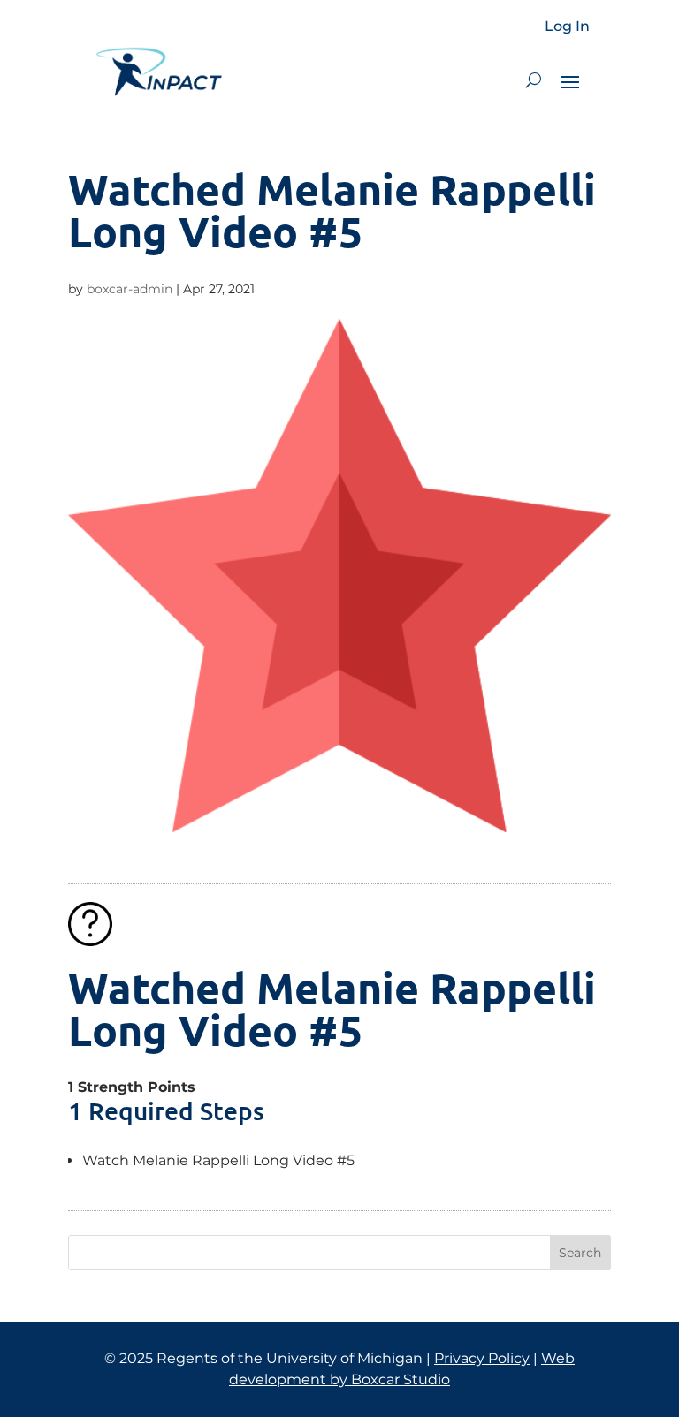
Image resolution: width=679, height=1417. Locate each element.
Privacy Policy (482, 1358)
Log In (567, 26)
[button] (533, 80)
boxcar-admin (129, 289)
